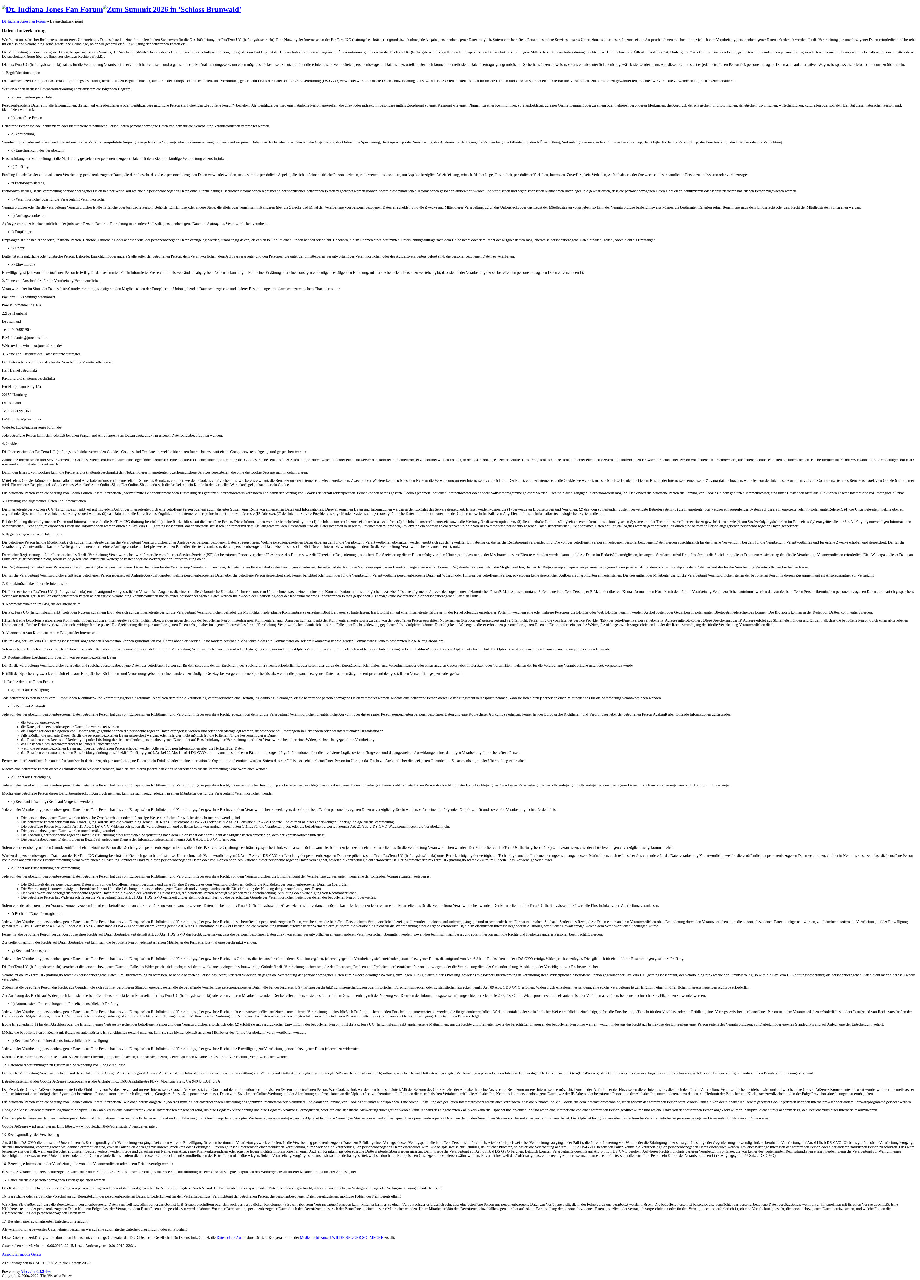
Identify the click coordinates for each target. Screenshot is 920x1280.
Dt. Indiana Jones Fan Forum (24, 21)
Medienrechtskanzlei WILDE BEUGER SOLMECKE (342, 1237)
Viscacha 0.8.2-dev (36, 1271)
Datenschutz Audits (232, 1237)
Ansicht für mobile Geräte (21, 1254)
